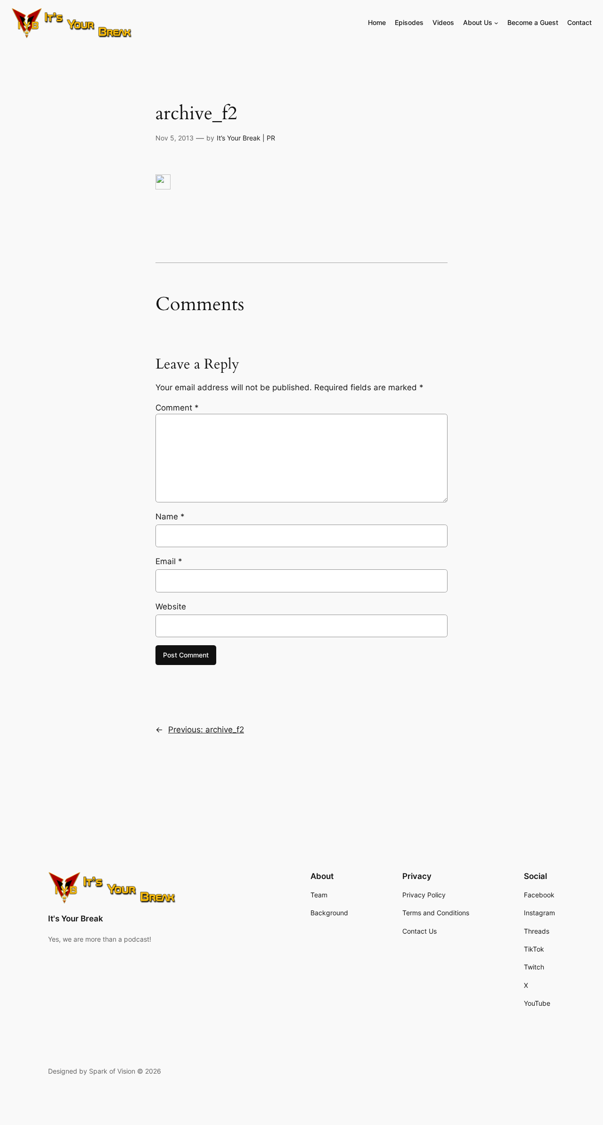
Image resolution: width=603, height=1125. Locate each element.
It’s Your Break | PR (246, 138)
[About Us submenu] (496, 23)
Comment (177, 407)
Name (170, 516)
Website (170, 606)
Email (168, 561)
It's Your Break (75, 918)
